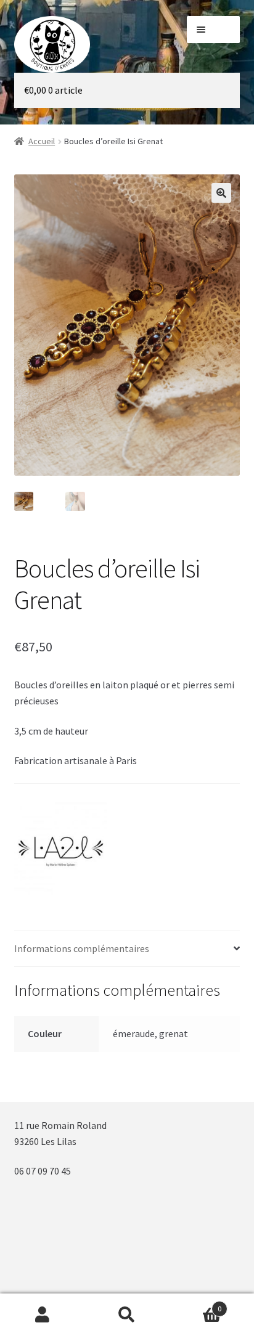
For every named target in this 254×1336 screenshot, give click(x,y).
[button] (221, 193)
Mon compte (42, 1315)
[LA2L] (60, 848)
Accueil (41, 141)
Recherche (126, 1315)
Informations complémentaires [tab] (81, 948)
